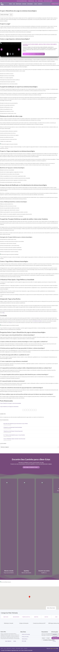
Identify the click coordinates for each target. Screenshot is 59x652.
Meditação (18, 3)
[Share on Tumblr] (34, 410)
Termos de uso (24, 638)
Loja (14, 3)
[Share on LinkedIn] (32, 410)
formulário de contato (37, 320)
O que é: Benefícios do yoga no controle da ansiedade (10, 403)
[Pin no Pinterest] (29, 410)
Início (10, 3)
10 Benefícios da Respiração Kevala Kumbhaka (12, 427)
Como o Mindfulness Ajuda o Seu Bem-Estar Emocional (14, 438)
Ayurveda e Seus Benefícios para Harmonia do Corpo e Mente (15, 423)
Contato (40, 3)
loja (10, 322)
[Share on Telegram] (36, 410)
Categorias (30, 3)
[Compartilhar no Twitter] (25, 410)
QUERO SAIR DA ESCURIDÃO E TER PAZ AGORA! (34, 54)
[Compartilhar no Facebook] (23, 410)
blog (3, 312)
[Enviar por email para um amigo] (27, 410)
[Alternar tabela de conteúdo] (10, 15)
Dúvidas (24, 3)
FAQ (36, 1)
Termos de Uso (31, 1)
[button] (48, 4)
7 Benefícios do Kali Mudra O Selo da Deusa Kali (12, 431)
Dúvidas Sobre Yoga (4, 8)
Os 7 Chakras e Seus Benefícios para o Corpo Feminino (14, 434)
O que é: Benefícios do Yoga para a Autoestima (9, 406)
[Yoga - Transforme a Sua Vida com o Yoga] (4, 4)
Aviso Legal (40, 1)
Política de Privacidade (22, 1)
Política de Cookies (48, 1)
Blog (36, 3)
